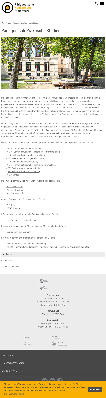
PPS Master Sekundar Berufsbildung (24, 171)
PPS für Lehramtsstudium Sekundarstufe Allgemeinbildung (33, 152)
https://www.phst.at (28, 8)
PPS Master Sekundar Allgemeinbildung (26, 158)
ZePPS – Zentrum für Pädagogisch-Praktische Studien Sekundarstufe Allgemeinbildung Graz (48, 247)
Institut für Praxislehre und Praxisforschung (26, 244)
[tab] (53, 254)
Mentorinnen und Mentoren (18, 232)
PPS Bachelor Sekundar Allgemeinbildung (26, 155)
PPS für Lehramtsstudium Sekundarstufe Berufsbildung (31, 165)
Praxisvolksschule (14, 186)
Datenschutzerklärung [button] (14, 394)
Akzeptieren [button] (95, 389)
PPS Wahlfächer (13, 175)
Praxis (8, 23)
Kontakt (9, 254)
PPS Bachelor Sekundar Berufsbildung (25, 168)
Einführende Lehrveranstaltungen (21, 220)
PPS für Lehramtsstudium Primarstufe (23, 148)
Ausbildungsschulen (15, 193)
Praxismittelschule (14, 190)
